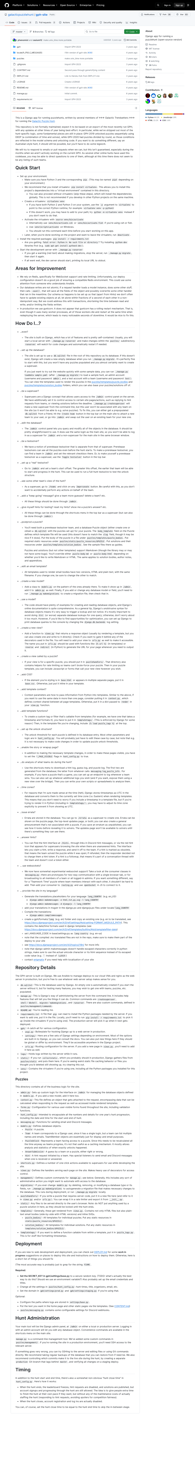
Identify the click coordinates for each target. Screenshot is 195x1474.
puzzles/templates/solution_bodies (43, 385)
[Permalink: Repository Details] (13, 968)
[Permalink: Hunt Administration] (13, 1318)
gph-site (42, 14)
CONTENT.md (23, 70)
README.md (22, 87)
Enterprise (85, 5)
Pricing (100, 5)
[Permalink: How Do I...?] (13, 323)
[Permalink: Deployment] (13, 1244)
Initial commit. (71, 93)
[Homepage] (7, 5)
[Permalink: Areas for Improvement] (13, 268)
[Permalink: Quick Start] (13, 168)
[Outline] (136, 108)
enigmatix (39, 959)
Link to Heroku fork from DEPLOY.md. (82, 76)
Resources (49, 5)
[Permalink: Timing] (13, 1370)
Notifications (149, 14)
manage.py (22, 93)
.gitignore (21, 64)
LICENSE (21, 82)
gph (19, 47)
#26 (90, 52)
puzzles (20, 58)
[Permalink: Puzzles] (13, 1079)
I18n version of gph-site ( (76, 52)
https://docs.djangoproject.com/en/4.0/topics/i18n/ (56, 944)
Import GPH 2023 (73, 47)
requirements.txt (24, 99)
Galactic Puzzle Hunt (43, 121)
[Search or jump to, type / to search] (158, 5)
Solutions (32, 5)
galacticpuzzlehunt (21, 14)
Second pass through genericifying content (85, 70)
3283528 (107, 40)
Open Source (67, 5)
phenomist (23, 40)
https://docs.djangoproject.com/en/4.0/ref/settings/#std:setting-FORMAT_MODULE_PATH (73, 922)
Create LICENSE (72, 82)
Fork (166, 14)
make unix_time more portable (57, 40)
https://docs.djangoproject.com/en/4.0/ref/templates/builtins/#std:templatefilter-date (71, 929)
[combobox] (105, 31)
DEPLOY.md (22, 76)
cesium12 (37, 40)
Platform (17, 5)
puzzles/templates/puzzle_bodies (110, 381)
